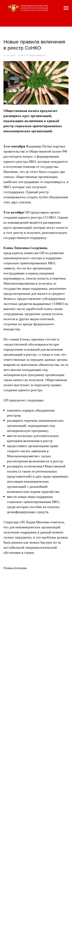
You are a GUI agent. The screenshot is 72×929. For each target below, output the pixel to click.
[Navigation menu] (66, 8)
